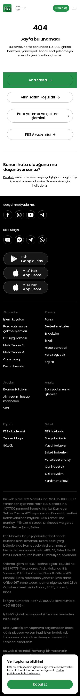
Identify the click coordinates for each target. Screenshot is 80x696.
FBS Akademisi (38, 134)
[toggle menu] (74, 8)
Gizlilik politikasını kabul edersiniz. (35, 671)
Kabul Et (40, 684)
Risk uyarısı (11, 628)
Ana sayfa (38, 80)
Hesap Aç (61, 8)
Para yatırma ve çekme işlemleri (37, 115)
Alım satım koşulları (38, 97)
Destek (8, 177)
